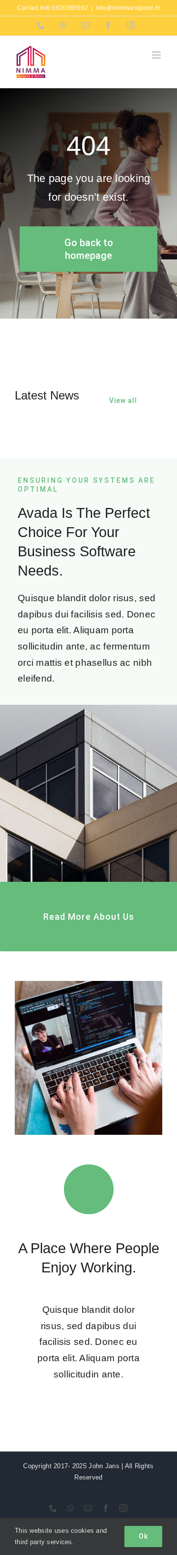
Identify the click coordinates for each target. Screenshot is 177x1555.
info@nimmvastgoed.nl (128, 7)
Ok (143, 1536)
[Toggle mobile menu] (157, 55)
